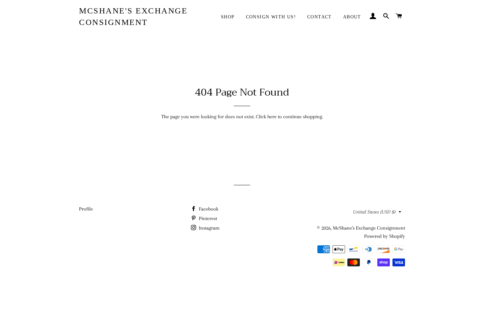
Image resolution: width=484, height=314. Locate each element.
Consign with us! (271, 16)
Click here (266, 117)
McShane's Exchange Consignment (133, 16)
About (352, 16)
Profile (86, 209)
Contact (319, 16)
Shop (228, 16)
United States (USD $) (374, 212)
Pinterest (207, 218)
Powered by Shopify (384, 236)
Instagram (209, 228)
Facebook (208, 209)
